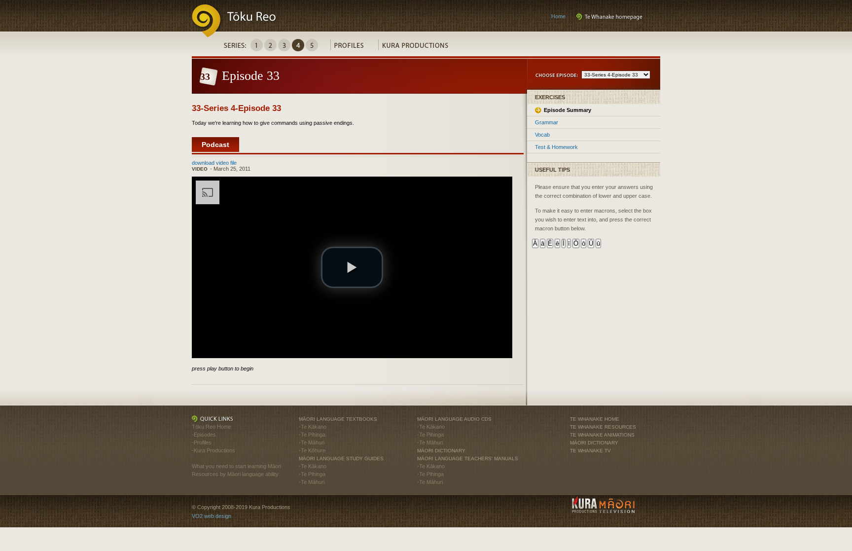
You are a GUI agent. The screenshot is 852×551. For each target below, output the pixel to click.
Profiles (354, 47)
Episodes (205, 435)
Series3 (284, 45)
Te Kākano (313, 427)
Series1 (256, 45)
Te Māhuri (312, 442)
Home (558, 16)
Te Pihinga (313, 435)
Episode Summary (567, 110)
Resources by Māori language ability (235, 474)
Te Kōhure (313, 450)
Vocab (542, 135)
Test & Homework (556, 147)
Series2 (270, 45)
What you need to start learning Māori (236, 466)
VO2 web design (211, 516)
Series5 (312, 45)
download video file (214, 163)
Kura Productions (420, 47)
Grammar (546, 122)
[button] (352, 267)
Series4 (298, 45)
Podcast (215, 144)
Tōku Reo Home (211, 427)
